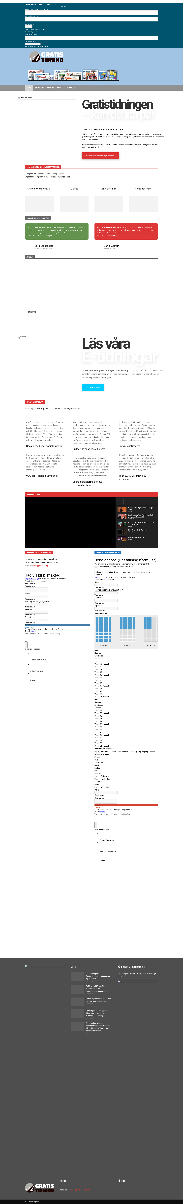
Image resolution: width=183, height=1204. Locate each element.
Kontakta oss (71, 87)
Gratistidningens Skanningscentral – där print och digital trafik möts (98, 976)
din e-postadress (30, 41)
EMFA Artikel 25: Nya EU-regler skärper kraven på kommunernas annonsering (98, 988)
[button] (155, 88)
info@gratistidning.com (80, 1190)
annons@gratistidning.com (41, 565)
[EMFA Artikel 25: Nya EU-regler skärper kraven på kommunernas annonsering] (77, 989)
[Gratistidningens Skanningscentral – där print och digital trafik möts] (91, 298)
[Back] (60, 4)
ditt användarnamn (31, 16)
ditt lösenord (29, 24)
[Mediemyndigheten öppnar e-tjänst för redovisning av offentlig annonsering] (77, 1013)
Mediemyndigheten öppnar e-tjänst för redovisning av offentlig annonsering (97, 1013)
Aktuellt (50, 87)
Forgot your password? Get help (35, 29)
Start (29, 87)
